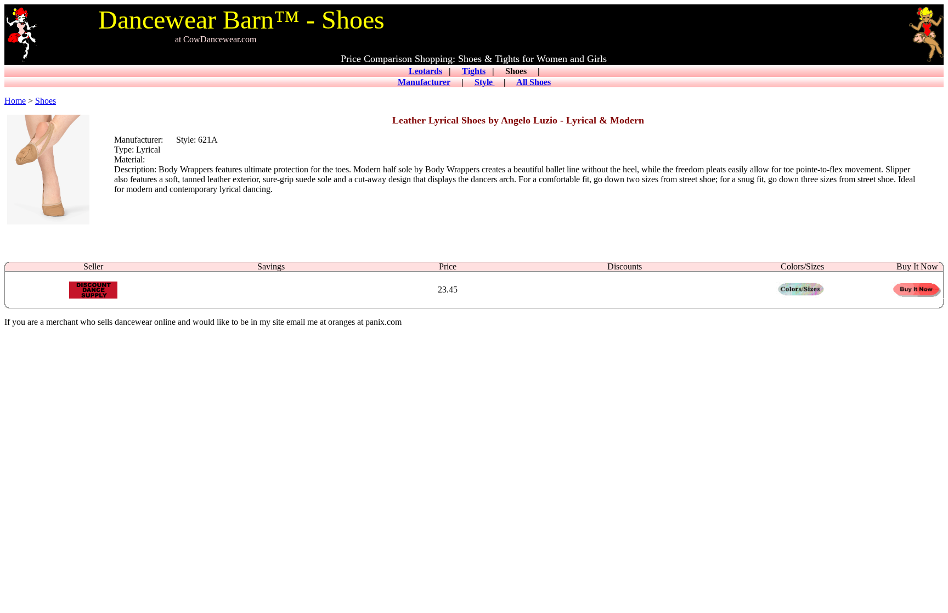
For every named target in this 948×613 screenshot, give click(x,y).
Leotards (425, 71)
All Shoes (533, 82)
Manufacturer (424, 82)
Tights (474, 71)
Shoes (45, 100)
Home (15, 100)
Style (485, 82)
